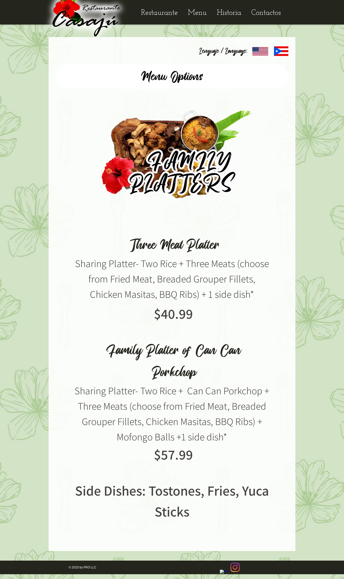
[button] (172, 76)
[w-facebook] (224, 574)
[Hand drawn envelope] (260, 51)
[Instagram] (235, 567)
